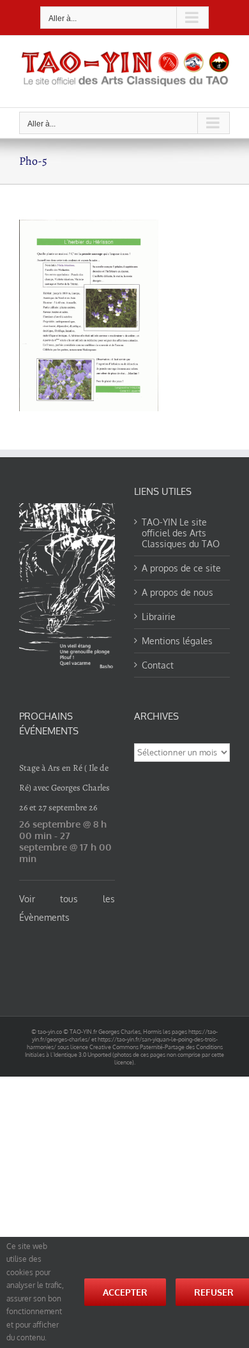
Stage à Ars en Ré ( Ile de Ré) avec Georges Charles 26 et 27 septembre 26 (64, 788)
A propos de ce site (181, 568)
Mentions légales (177, 640)
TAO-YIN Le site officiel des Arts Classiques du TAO (181, 533)
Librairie (159, 616)
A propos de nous (177, 592)
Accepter (125, 1292)
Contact (158, 665)
